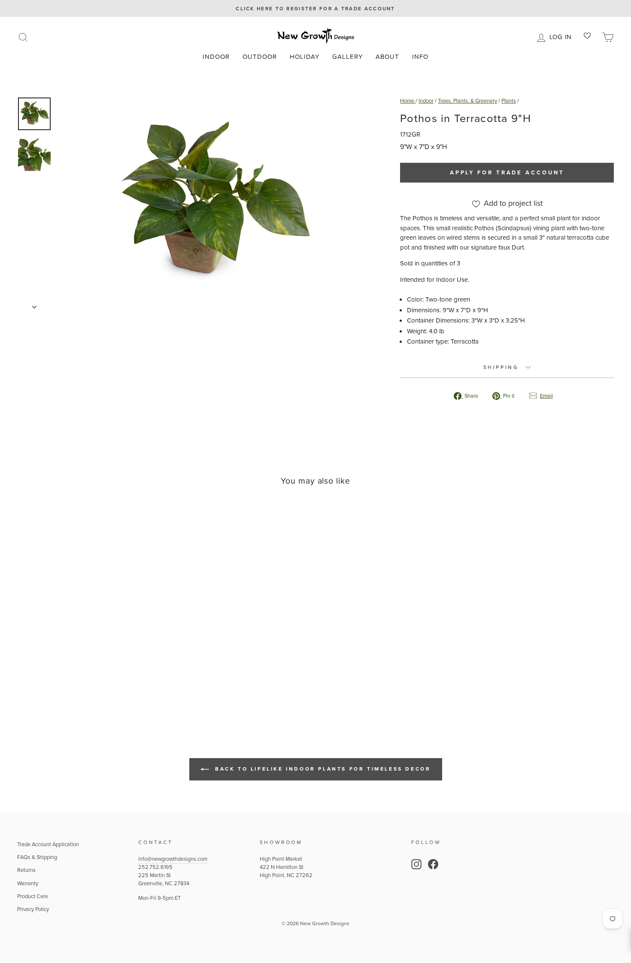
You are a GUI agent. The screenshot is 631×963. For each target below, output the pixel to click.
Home (408, 101)
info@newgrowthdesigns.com (172, 859)
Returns (26, 870)
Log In (562, 36)
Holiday (304, 56)
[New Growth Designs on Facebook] (433, 864)
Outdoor (260, 56)
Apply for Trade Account (507, 172)
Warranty (27, 883)
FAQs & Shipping (37, 857)
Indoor (216, 56)
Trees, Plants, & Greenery (467, 101)
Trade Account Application (48, 844)
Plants (508, 101)
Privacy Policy (33, 909)
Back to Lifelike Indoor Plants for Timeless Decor (321, 769)
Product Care (32, 896)
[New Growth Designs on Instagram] (416, 864)
